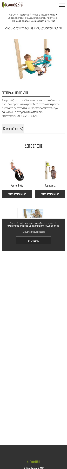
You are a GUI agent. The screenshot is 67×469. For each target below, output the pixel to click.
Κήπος (35, 14)
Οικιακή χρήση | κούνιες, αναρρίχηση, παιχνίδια (32, 17)
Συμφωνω (33, 240)
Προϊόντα (24, 14)
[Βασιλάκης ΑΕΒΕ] (12, 5)
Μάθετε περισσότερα (33, 231)
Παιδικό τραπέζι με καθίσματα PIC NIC (33, 20)
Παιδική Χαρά (48, 14)
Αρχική (12, 14)
